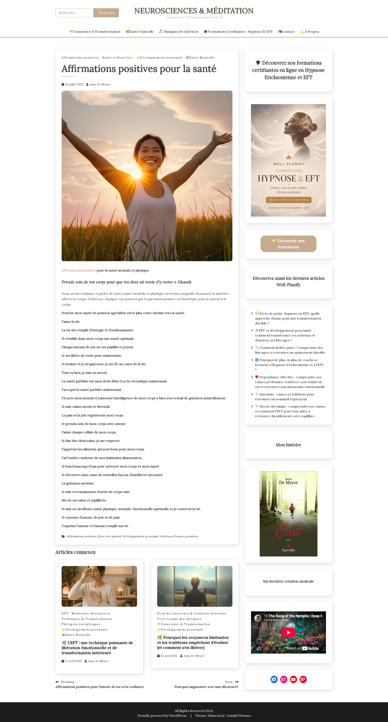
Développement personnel (140, 536)
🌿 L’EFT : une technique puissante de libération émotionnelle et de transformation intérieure (97, 647)
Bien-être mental (109, 536)
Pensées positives (186, 536)
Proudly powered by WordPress (163, 716)
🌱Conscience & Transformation (94, 31)
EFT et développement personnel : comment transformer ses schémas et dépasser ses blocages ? (285, 335)
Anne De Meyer (100, 84)
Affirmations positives (80, 57)
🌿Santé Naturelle (139, 31)
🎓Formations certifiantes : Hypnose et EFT (238, 31)
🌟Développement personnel (159, 57)
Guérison (166, 536)
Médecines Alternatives (91, 613)
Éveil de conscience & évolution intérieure (192, 613)
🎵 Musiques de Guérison (178, 31)
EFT (65, 613)
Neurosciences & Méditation (194, 10)
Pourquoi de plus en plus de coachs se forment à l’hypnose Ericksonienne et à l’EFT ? (289, 365)
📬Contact (286, 31)
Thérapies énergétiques (81, 624)
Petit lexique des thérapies (179, 619)
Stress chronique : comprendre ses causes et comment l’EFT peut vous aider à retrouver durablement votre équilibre (290, 411)
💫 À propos (309, 31)
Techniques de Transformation (87, 619)
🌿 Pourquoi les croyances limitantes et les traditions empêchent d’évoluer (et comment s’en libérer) (193, 642)
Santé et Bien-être (117, 57)
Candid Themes (239, 716)
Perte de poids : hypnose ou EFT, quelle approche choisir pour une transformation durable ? (288, 318)
